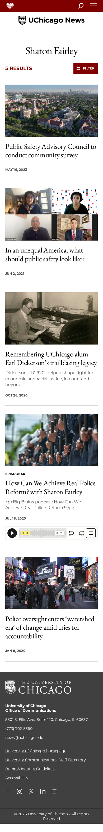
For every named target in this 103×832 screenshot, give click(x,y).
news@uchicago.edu (24, 737)
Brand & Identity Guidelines (30, 768)
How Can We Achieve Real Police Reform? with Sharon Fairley (50, 487)
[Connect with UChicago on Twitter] (31, 792)
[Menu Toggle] (94, 7)
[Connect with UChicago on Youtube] (54, 792)
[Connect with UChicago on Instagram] (19, 792)
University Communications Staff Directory (45, 759)
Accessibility (16, 778)
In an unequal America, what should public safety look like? (45, 254)
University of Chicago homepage (35, 750)
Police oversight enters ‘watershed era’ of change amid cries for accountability (50, 627)
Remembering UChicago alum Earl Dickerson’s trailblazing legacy (51, 358)
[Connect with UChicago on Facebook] (9, 792)
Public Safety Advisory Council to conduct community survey (50, 150)
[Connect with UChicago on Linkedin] (43, 792)
